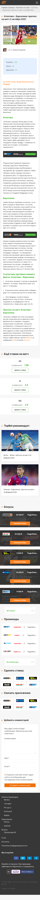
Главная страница (8, 8)
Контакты (5, 842)
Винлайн (26, 340)
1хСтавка (7, 804)
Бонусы (4, 830)
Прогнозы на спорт (23, 8)
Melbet (6, 815)
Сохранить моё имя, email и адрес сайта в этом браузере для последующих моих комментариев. (19, 777)
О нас (4, 838)
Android (7, 826)
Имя (6, 758)
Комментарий (10, 738)
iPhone (6, 822)
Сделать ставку (20, 370)
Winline (7, 800)
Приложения (7, 819)
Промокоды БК (10, 832)
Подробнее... (32, 515)
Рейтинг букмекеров (10, 797)
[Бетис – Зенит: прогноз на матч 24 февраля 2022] (20, 450)
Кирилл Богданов (19, 50)
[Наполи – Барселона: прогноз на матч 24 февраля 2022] (20, 485)
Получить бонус (20, 523)
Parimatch (8, 811)
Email (7, 766)
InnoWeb (12, 888)
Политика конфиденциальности (14, 846)
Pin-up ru (7, 807)
